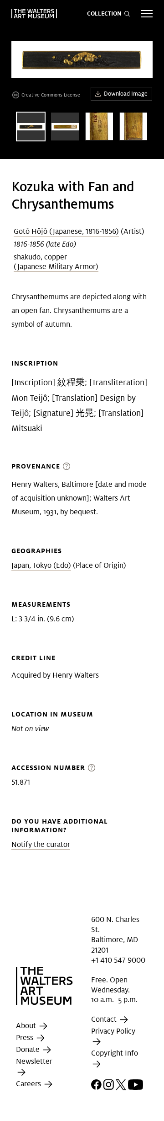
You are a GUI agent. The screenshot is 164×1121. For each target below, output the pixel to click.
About (27, 1026)
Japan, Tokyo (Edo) (41, 565)
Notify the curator (40, 844)
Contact (104, 1019)
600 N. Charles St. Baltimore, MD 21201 (115, 934)
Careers (29, 1084)
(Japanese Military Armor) (56, 266)
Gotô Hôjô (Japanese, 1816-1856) (66, 231)
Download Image (126, 93)
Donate (28, 1050)
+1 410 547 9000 (118, 960)
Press (25, 1038)
